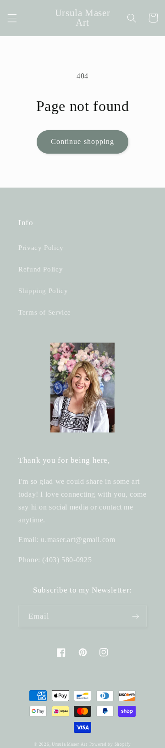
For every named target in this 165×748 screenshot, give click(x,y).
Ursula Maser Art (70, 744)
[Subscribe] (135, 616)
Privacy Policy (41, 247)
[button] (11, 17)
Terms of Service (44, 312)
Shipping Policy (43, 290)
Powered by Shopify (110, 744)
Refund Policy (40, 269)
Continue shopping (82, 141)
